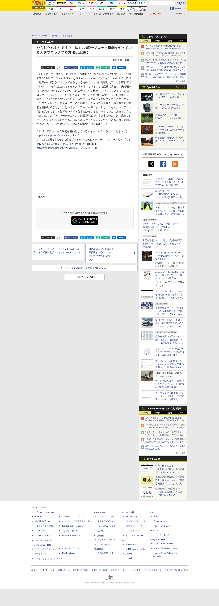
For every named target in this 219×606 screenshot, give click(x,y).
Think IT (38, 516)
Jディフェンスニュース (136, 521)
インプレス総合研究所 (44, 526)
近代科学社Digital (105, 553)
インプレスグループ (152, 570)
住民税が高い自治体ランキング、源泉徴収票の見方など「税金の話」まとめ (170, 491)
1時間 (145, 41)
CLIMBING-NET (104, 544)
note (105, 68)
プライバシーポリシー (120, 570)
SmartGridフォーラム (71, 516)
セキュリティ (67, 14)
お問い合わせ (63, 570)
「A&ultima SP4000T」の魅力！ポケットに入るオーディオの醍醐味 (170, 129)
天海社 (156, 516)
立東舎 (100, 531)
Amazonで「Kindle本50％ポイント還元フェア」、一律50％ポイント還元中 (169, 275)
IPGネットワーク (157, 539)
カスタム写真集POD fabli (165, 548)
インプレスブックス (71, 548)
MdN (124, 540)
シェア (73, 68)
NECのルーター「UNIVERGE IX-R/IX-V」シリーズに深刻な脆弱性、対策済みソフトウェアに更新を (165, 70)
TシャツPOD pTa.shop (164, 543)
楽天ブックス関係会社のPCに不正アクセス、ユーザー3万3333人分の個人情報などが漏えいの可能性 (165, 63)
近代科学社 (99, 549)
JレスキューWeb (133, 531)
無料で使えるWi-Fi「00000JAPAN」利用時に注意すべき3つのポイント (169, 469)
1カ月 (181, 41)
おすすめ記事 (153, 459)
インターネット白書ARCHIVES (48, 559)
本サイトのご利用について (43, 570)
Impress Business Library (73, 526)
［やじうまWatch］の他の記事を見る (84, 268)
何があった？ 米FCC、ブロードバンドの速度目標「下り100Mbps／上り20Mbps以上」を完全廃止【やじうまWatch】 (165, 77)
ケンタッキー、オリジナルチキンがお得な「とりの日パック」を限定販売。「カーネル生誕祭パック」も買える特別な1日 (165, 435)
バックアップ (83, 14)
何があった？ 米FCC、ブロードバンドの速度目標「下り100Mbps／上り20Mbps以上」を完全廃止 (162, 227)
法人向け (121, 14)
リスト (59, 68)
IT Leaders (39, 531)
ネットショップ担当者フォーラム (76, 521)
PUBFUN (154, 531)
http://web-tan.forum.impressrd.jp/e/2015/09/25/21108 (67, 148)
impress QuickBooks (162, 526)
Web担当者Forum (42, 521)
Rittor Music (99, 512)
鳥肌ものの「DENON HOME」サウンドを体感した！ (168, 118)
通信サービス (51, 14)
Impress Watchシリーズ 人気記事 (164, 408)
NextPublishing (69, 553)
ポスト (50, 68)
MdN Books (131, 544)
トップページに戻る (84, 277)
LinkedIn (121, 68)
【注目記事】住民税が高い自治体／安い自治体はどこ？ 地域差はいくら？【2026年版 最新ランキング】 (165, 56)
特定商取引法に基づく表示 (176, 570)
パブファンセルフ (161, 535)
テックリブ (127, 554)
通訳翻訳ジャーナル (134, 526)
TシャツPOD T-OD (106, 526)
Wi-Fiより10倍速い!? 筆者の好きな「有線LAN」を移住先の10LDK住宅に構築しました (170, 384)
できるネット (40, 554)
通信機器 (37, 14)
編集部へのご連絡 (99, 570)
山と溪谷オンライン (106, 539)
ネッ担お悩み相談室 (43, 540)
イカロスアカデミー (134, 535)
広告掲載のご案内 (80, 570)
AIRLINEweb (131, 516)
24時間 (157, 41)
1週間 (169, 41)
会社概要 (137, 570)
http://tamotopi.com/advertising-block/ (58, 135)
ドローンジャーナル (43, 535)
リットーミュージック (107, 516)
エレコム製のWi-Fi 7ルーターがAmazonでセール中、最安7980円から (169, 255)
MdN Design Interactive (136, 549)
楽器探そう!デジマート (107, 521)
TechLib (129, 558)
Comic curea (159, 521)
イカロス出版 (128, 512)
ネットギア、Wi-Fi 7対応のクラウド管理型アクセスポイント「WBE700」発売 (170, 351)
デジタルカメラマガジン (45, 549)
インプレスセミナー (71, 531)
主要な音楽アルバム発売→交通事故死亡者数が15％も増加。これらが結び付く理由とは (163, 243)
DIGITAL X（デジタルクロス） (75, 535)
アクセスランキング (157, 36)
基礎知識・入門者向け (103, 14)
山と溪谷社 (99, 535)
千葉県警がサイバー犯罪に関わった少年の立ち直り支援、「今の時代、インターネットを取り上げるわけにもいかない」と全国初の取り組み (170, 314)
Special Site (153, 87)
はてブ (89, 68)
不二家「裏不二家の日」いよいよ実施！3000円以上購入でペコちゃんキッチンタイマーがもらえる (165, 442)
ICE (152, 512)
